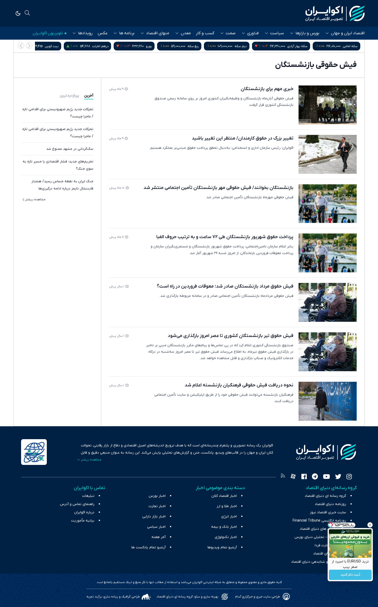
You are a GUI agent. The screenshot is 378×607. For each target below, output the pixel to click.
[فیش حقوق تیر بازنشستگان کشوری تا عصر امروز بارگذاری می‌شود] (328, 351)
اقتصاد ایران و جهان (348, 33)
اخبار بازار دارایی (154, 516)
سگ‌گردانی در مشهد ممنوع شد (69, 148)
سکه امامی (350, 46)
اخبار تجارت (157, 506)
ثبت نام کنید (350, 575)
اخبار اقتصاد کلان (224, 495)
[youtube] (326, 477)
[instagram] (349, 477)
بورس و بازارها (307, 33)
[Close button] (370, 524)
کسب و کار (205, 33)
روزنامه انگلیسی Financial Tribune (319, 520)
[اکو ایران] (335, 13)
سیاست (277, 33)
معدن (186, 33)
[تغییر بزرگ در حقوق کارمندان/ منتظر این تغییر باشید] (328, 154)
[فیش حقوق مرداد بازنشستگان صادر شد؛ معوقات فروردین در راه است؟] (328, 302)
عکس (102, 33)
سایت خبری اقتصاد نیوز (328, 512)
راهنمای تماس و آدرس (77, 504)
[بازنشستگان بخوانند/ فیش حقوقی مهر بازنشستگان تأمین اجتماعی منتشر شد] (328, 203)
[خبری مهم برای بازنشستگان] (328, 104)
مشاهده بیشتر (35, 199)
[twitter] (338, 477)
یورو (149, 46)
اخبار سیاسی (156, 526)
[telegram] (315, 477)
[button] (21, 45)
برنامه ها (126, 33)
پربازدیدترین (69, 95)
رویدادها (85, 33)
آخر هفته (158, 537)
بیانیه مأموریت (82, 520)
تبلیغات (88, 495)
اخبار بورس (157, 495)
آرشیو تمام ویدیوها (222, 547)
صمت (231, 33)
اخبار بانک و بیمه (224, 526)
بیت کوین (52, 46)
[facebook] (304, 477)
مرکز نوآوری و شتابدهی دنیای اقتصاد (318, 561)
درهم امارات (100, 46)
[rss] (283, 477)
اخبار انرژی (229, 516)
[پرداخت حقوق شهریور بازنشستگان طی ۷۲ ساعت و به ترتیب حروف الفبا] (328, 252)
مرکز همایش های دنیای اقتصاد (323, 528)
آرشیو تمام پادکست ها (148, 547)
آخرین (88, 95)
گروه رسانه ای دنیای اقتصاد (325, 495)
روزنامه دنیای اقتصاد (330, 504)
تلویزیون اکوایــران (48, 33)
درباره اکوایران (84, 512)
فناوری (253, 33)
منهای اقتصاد (157, 33)
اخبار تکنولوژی (226, 537)
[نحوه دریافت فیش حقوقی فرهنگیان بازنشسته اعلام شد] (328, 401)
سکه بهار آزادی (297, 46)
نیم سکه (241, 46)
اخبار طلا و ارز (227, 506)
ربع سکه (193, 46)
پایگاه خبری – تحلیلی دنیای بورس (320, 537)
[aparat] (293, 477)
